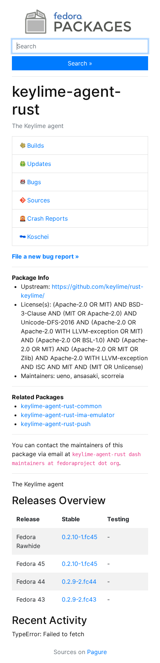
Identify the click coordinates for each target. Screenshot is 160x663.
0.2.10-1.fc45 (79, 537)
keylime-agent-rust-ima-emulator (68, 415)
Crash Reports (47, 218)
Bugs (34, 182)
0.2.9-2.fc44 (79, 581)
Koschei (38, 236)
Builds (35, 145)
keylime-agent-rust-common (61, 406)
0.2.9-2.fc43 (79, 599)
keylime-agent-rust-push (55, 423)
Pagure (97, 652)
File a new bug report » (45, 256)
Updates (39, 163)
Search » (80, 63)
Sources (38, 200)
